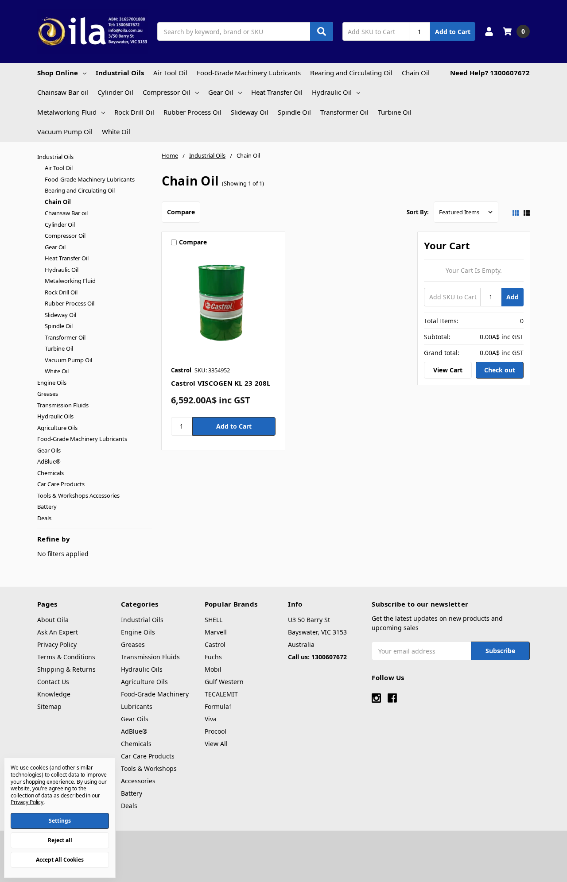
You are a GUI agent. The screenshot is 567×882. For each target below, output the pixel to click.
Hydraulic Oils (55, 416)
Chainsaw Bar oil (62, 92)
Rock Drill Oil (134, 112)
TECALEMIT (221, 694)
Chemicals (50, 473)
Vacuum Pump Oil (65, 131)
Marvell (216, 632)
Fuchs (213, 657)
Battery (47, 507)
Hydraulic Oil (332, 92)
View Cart (447, 370)
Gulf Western (224, 681)
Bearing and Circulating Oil (351, 72)
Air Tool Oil (170, 72)
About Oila (53, 619)
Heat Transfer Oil (277, 92)
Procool (215, 731)
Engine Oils (51, 383)
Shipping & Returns (66, 669)
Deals (44, 518)
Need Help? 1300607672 (490, 72)
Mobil (213, 669)
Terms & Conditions (66, 657)
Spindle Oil (294, 112)
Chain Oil (416, 72)
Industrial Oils (120, 72)
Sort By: (418, 212)
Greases (47, 394)
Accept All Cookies (60, 859)
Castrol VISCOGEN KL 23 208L (221, 383)
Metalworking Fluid (67, 112)
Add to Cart (452, 31)
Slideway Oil (249, 112)
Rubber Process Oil (192, 112)
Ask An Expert (57, 632)
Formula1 (219, 706)
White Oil (116, 131)
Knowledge (53, 694)
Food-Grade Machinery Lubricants (249, 72)
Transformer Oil (344, 112)
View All (216, 743)
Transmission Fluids (63, 405)
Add (512, 297)
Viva (211, 719)
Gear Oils (49, 450)
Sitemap (49, 706)
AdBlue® (49, 461)
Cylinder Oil (115, 92)
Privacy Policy (57, 644)
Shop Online (57, 72)
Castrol (215, 644)
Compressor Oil (166, 92)
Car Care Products (61, 484)
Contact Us (53, 681)
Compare (181, 212)
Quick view (223, 306)
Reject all (60, 840)
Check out (499, 370)
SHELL (213, 619)
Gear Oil (220, 92)
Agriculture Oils (57, 428)
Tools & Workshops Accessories (78, 495)
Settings (60, 820)
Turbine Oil (395, 112)
